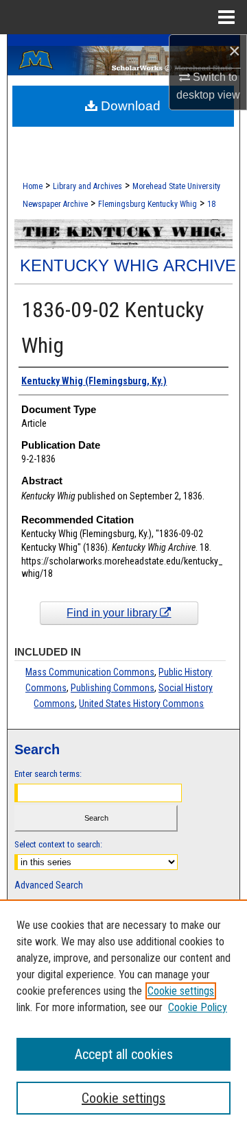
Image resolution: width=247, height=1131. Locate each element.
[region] (123, 1015)
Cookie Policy (197, 1007)
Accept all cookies (124, 1054)
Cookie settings (181, 990)
